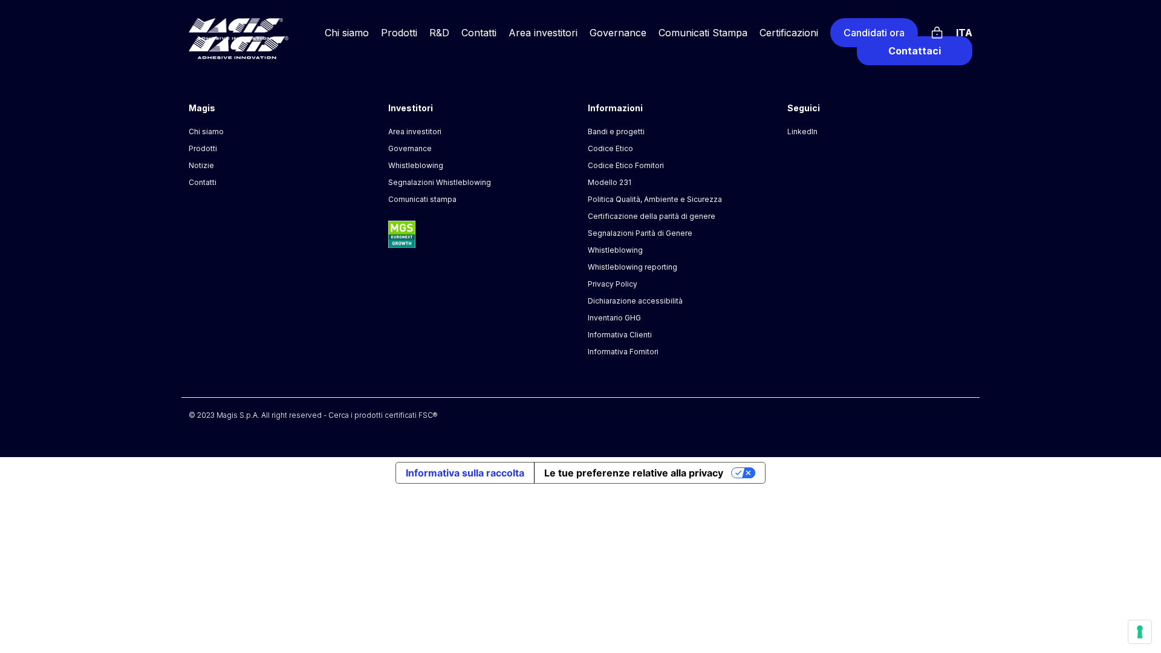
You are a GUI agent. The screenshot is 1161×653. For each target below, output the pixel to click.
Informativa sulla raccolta (465, 473)
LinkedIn (802, 131)
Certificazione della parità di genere (651, 216)
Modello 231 (609, 182)
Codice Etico (610, 148)
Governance (618, 33)
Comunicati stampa (422, 199)
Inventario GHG (614, 317)
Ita (964, 33)
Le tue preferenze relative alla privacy (633, 473)
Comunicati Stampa (703, 33)
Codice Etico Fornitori (626, 165)
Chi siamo (347, 33)
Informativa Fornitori (623, 351)
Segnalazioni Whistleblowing (439, 182)
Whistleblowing (415, 165)
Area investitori (543, 33)
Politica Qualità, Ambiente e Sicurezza (655, 199)
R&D (439, 33)
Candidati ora (874, 33)
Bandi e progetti (616, 131)
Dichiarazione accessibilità (635, 300)
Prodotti (399, 33)
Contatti (478, 33)
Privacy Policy (612, 283)
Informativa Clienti (620, 334)
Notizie (201, 165)
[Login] (937, 30)
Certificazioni (788, 33)
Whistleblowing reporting (632, 266)
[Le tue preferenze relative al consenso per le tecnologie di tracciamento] (1139, 631)
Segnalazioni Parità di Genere (640, 233)
